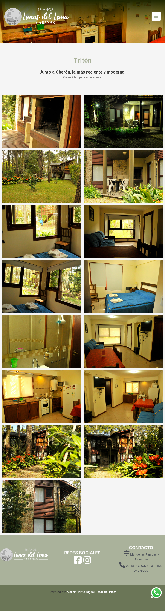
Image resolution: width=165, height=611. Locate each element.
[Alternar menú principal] (156, 16)
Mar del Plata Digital (81, 592)
